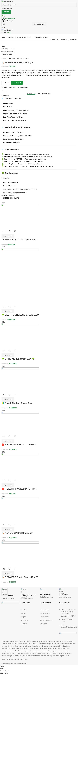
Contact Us (43, 623)
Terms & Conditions (46, 620)
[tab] (31, 93)
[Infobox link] (10, 593)
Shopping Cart (39, 24)
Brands (23, 613)
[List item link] (67, 619)
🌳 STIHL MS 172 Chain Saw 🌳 (18, 359)
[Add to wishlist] (15, 231)
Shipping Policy (45, 613)
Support (23, 617)
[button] (8, 236)
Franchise (24, 623)
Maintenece (24, 620)
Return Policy (44, 617)
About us (24, 610)
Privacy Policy (44, 610)
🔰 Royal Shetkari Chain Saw (17, 403)
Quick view (9, 231)
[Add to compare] (4, 231)
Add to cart (17, 83)
